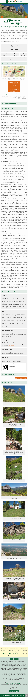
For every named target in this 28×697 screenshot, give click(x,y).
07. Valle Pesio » (15, 695)
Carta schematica (11, 63)
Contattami (14, 655)
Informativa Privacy (14, 691)
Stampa (16, 659)
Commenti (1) (9, 375)
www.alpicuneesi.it (18, 683)
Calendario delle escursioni (9, 653)
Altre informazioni (11, 291)
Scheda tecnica (10, 104)
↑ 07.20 (22, 695)
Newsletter (4, 655)
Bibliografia (11, 345)
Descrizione (8, 108)
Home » (2, 695)
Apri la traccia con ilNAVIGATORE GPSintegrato (14, 84)
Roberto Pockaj (9, 683)
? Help (11, 659)
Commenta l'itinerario (20, 378)
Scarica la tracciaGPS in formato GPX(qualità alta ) (14, 89)
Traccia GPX (19, 94)
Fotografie (8, 382)
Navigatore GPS (10, 94)
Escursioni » (7, 695)
